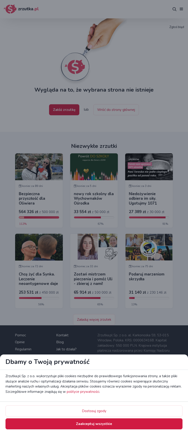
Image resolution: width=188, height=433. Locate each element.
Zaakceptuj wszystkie (94, 424)
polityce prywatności (83, 391)
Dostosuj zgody (94, 411)
